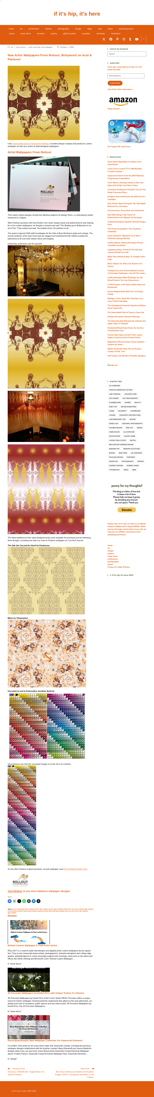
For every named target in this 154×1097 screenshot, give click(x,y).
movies (112, 453)
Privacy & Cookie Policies (119, 567)
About (110, 564)
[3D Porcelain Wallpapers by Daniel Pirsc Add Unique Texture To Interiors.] (29, 980)
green (139, 428)
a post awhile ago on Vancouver (26, 144)
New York (123, 453)
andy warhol (115, 394)
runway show (132, 465)
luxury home (129, 436)
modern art (114, 449)
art (12, 47)
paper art (113, 461)
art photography (130, 398)
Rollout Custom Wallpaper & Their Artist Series (32, 945)
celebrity (122, 411)
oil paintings (136, 453)
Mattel (133, 440)
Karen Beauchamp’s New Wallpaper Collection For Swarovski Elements (45, 1040)
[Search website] (143, 39)
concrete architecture (130, 415)
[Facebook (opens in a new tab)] (111, 39)
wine (134, 470)
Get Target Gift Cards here (119, 147)
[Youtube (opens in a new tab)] (137, 39)
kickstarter (114, 436)
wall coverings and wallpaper (41, 47)
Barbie (128, 402)
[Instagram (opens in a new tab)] (125, 39)
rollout (68, 911)
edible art (113, 423)
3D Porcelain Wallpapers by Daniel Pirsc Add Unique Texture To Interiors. (46, 993)
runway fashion (116, 465)
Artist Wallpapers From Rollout (61, 909)
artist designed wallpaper (22, 909)
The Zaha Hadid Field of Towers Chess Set (126, 312)
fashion (111, 554)
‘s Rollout (44, 144)
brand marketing (128, 407)
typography (114, 470)
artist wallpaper (41, 909)
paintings (131, 457)
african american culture (120, 390)
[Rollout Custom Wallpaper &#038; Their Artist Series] (29, 932)
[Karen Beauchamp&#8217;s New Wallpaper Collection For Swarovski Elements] (29, 1027)
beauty (138, 402)
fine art (129, 428)
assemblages (115, 402)
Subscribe (115, 83)
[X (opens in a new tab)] (104, 39)
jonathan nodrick (30, 911)
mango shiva (43, 911)
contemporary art (117, 419)
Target (130, 526)
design (132, 419)
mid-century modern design (121, 444)
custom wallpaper (15, 911)
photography (128, 461)
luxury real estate (117, 440)
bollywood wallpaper (84, 909)
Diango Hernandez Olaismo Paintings (124, 317)
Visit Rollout (15, 891)
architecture (131, 394)
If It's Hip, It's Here (77, 14)
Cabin (111, 411)
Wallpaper (12, 913)
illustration (129, 432)
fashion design (115, 428)
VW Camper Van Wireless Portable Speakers (127, 356)
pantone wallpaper (56, 911)
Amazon (111, 526)
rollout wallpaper (79, 911)
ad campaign (114, 386)
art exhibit (114, 398)
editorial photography (132, 423)
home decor (21, 47)
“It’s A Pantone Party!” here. (76, 869)
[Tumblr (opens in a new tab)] (131, 39)
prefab (141, 461)
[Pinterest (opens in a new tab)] (118, 39)
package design (116, 457)
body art (113, 407)
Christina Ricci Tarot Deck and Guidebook (126, 210)
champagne (135, 411)
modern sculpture (131, 449)
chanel (112, 415)
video (126, 470)
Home (110, 545)
